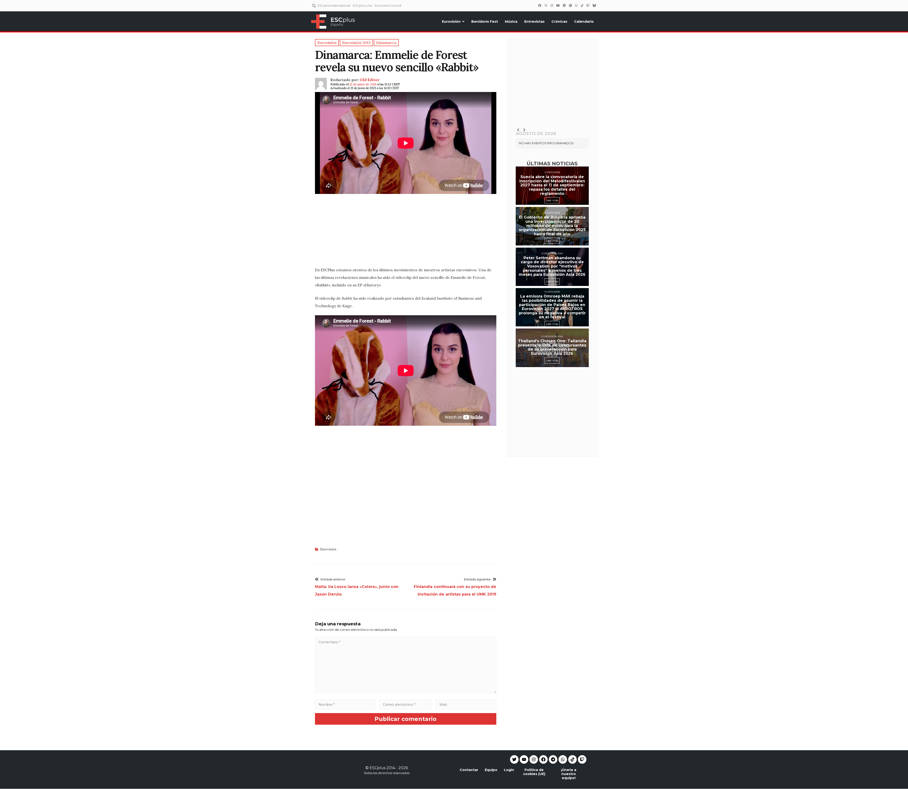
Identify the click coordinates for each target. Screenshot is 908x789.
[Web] (466, 704)
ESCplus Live (362, 5)
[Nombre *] (345, 704)
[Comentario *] (405, 692)
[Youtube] (524, 759)
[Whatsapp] (563, 759)
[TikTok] (582, 5)
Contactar (469, 770)
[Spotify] (570, 5)
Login (509, 770)
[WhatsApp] (576, 5)
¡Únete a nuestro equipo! (568, 774)
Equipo (491, 770)
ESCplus (377, 768)
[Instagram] (551, 5)
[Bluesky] (594, 5)
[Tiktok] (572, 759)
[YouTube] (557, 5)
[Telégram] (564, 5)
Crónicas (559, 21)
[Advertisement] (405, 229)
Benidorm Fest (484, 21)
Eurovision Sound (388, 5)
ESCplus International (334, 5)
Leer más (552, 200)
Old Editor (370, 79)
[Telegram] (553, 759)
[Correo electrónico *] (405, 704)
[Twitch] (588, 5)
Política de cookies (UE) (534, 772)
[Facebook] (540, 5)
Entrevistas (534, 21)
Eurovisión (451, 21)
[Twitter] (546, 5)
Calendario (584, 21)
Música (511, 21)
